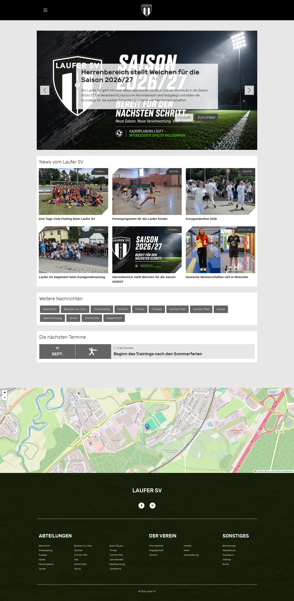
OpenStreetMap (274, 471)
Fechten (123, 309)
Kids (76, 559)
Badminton (49, 309)
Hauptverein (114, 318)
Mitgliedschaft (156, 550)
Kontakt (187, 545)
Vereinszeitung (191, 555)
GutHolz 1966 (201, 309)
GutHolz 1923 (177, 309)
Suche (226, 564)
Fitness (139, 309)
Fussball (157, 309)
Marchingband (46, 564)
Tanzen (42, 568)
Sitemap (227, 559)
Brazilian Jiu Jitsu (75, 309)
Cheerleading (102, 309)
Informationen (156, 545)
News (186, 550)
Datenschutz (229, 550)
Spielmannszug (52, 318)
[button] (44, 90)
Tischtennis (92, 318)
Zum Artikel (223, 116)
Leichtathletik (116, 559)
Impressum (228, 555)
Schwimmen (80, 564)
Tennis (202, 116)
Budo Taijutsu (116, 545)
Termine (153, 555)
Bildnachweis (229, 545)
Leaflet (259, 471)
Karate (221, 309)
